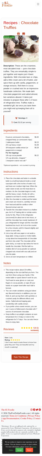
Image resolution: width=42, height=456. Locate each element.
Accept (19, 450)
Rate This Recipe (21, 357)
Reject (29, 450)
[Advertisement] (21, 385)
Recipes (10, 22)
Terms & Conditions (18, 415)
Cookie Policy (26, 418)
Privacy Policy (34, 415)
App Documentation (10, 418)
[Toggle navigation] (38, 4)
